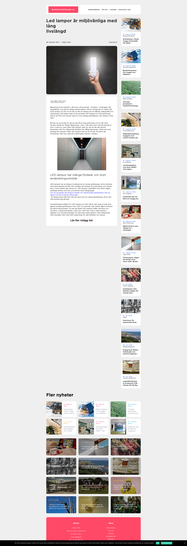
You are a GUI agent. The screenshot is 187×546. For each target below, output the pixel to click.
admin (125, 317)
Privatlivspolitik (166, 543)
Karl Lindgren (127, 193)
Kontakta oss (124, 9)
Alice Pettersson (128, 223)
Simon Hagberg (128, 285)
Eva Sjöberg (127, 162)
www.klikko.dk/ (78, 540)
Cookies (113, 9)
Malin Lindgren (127, 98)
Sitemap (111, 539)
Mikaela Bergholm (129, 36)
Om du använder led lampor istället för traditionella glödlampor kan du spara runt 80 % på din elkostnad (80, 194)
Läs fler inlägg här (81, 220)
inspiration (113, 42)
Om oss (105, 9)
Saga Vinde (66, 42)
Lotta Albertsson (128, 130)
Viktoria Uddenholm (129, 67)
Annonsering (94, 9)
